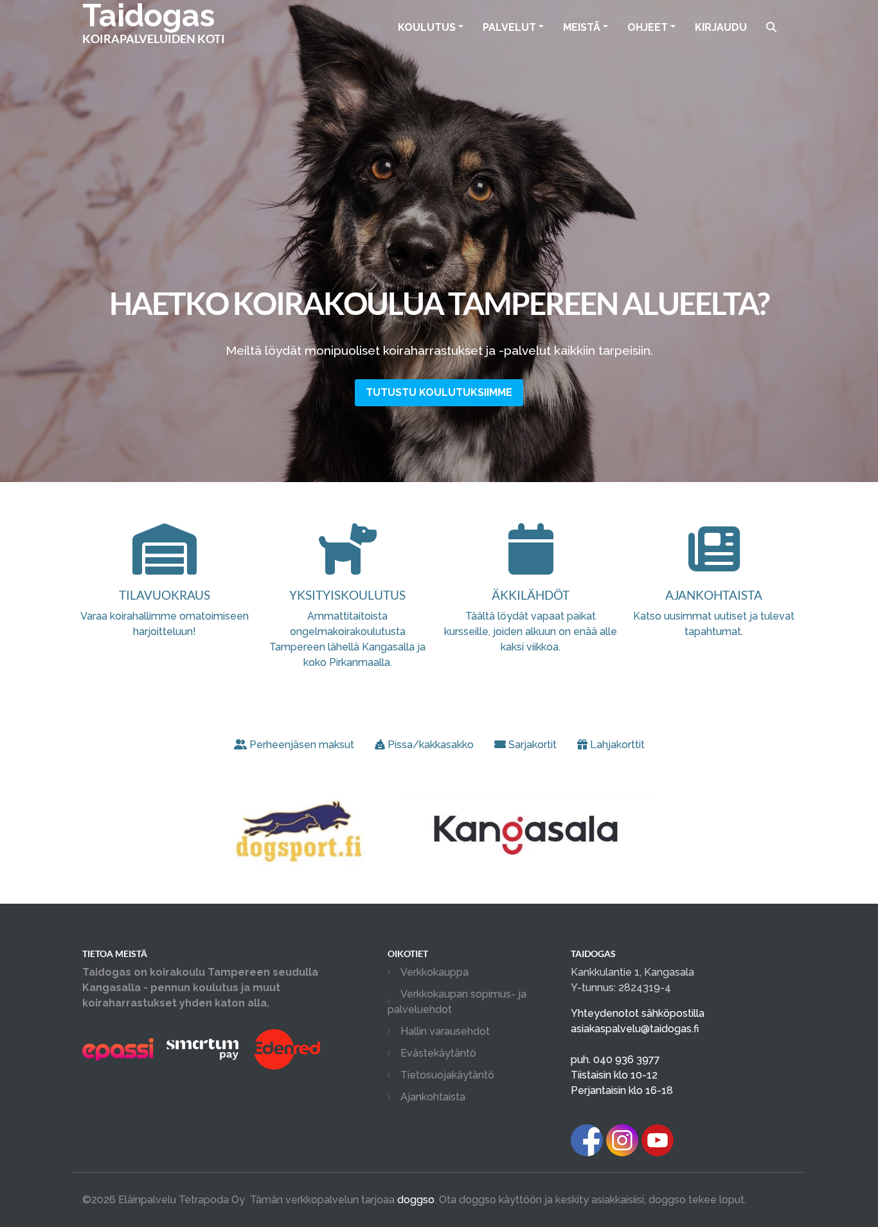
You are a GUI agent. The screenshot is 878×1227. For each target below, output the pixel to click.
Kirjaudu (721, 27)
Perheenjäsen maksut (301, 745)
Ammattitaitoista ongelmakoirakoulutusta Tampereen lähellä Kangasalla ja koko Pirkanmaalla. (347, 627)
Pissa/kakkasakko (431, 745)
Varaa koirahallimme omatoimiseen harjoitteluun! (164, 612)
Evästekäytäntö (438, 1053)
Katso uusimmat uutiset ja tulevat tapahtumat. (713, 612)
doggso (416, 1200)
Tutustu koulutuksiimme (439, 392)
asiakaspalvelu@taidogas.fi (635, 1029)
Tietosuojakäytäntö (447, 1075)
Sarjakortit (532, 745)
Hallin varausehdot (445, 1031)
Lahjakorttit (617, 745)
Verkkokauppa (434, 972)
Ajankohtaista (432, 1097)
